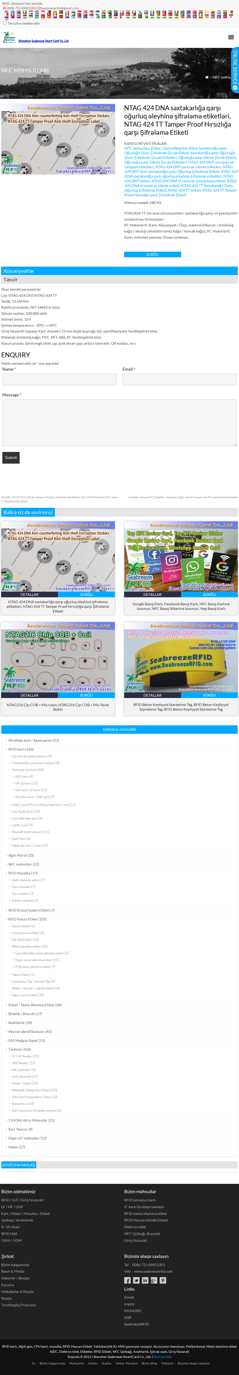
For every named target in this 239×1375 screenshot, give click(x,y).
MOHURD (132, 1310)
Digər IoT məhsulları (24, 1138)
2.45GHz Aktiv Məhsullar (28, 1120)
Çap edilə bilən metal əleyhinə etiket (39, 953)
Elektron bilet (135, 1227)
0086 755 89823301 (21, 8)
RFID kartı (16, 749)
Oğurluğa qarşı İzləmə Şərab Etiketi (207, 157)
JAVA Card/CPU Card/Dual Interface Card (40, 805)
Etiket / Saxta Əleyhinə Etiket (174, 148)
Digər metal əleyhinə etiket (33, 960)
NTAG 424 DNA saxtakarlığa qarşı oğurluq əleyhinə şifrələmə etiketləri (181, 173)
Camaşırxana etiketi (25, 933)
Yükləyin (167, 1363)
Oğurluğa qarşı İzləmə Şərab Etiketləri (155, 162)
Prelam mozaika (22, 900)
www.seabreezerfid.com (153, 1271)
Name (9, 369)
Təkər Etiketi (20, 975)
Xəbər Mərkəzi (127, 1363)
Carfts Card (20, 825)
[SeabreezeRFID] (35, 41)
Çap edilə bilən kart (25, 818)
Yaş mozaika (20, 893)
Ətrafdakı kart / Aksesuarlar (30, 740)
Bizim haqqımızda (15, 1264)
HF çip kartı (23, 783)
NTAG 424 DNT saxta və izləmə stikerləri (188, 167)
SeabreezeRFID (136, 1324)
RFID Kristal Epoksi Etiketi (29, 910)
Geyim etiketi (21, 926)
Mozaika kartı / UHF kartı (32, 797)
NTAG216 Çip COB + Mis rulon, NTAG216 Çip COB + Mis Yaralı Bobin (58, 706)
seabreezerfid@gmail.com (60, 8)
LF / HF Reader (22, 1056)
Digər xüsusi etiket (24, 995)
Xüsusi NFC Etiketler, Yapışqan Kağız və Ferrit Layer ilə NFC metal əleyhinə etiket (183, 497)
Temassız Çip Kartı (24, 770)
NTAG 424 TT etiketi (184, 190)
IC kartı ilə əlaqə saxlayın (144, 1206)
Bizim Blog (149, 1363)
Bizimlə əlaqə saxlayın (194, 1363)
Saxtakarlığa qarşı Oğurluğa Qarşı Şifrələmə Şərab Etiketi (175, 150)
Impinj (129, 1304)
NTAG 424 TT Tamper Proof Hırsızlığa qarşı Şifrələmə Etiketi (180, 192)
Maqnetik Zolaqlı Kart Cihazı (31, 1090)
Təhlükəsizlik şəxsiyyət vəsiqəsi (33, 763)
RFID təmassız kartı (140, 1200)
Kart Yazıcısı (18, 1129)
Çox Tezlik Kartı (22, 811)
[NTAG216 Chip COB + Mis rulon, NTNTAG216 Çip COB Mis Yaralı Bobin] (58, 691)
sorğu (152, 254)
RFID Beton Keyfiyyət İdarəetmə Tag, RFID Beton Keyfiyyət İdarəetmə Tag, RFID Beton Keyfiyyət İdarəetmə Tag (181, 706)
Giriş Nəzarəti (21, 1076)
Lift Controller (21, 1070)
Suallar (107, 1363)
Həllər (13, 1147)
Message (11, 394)
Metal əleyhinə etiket (26, 946)
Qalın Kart (19, 839)
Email (129, 369)
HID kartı (21, 776)
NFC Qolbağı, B (142, 1233)
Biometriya (19, 1104)
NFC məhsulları (225, 77)
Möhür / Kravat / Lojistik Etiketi (33, 988)
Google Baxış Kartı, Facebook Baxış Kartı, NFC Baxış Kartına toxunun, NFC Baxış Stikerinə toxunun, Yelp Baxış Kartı (181, 606)
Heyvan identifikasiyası (26, 1031)
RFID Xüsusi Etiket (23, 919)
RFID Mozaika (19, 873)
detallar (30, 594)
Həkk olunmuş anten (26, 880)
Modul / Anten (21, 1083)
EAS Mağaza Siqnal (23, 1040)
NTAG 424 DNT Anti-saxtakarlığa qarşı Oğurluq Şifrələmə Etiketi (178, 169)
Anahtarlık (16, 1023)
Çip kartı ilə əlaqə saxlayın (29, 756)
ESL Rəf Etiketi (22, 940)
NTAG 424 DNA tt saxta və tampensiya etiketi (188, 181)
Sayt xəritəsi (163, 1357)
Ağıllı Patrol (17, 855)
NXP (128, 1317)
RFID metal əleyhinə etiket (145, 1213)
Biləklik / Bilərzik (21, 1014)
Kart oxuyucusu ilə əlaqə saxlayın (34, 1110)
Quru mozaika (21, 887)
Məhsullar (76, 1363)
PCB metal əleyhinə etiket (32, 967)
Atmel (129, 1297)
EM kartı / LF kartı (27, 790)
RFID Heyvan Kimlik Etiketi (146, 1220)
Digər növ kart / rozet (26, 845)
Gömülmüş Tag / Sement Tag (31, 981)
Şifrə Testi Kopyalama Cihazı (31, 1097)
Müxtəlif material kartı (27, 832)
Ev (34, 1363)
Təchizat (15, 1049)
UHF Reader (20, 1063)
